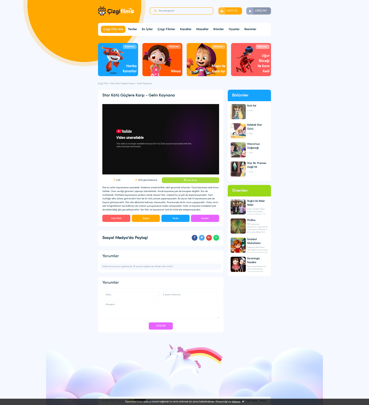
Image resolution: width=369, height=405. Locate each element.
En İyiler (147, 29)
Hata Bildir (116, 218)
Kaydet (205, 218)
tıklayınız (236, 402)
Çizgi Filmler (166, 29)
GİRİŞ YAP (261, 11)
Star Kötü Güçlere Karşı (122, 83)
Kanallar (186, 29)
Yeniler (132, 29)
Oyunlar (234, 29)
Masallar (202, 29)
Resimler (250, 29)
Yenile (175, 218)
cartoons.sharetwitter (202, 238)
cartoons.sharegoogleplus (209, 238)
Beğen (146, 218)
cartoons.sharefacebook (194, 238)
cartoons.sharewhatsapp (216, 238)
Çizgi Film (116, 11)
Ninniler (218, 29)
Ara (155, 10)
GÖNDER (161, 326)
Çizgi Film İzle (113, 29)
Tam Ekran (192, 180)
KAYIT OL (232, 11)
